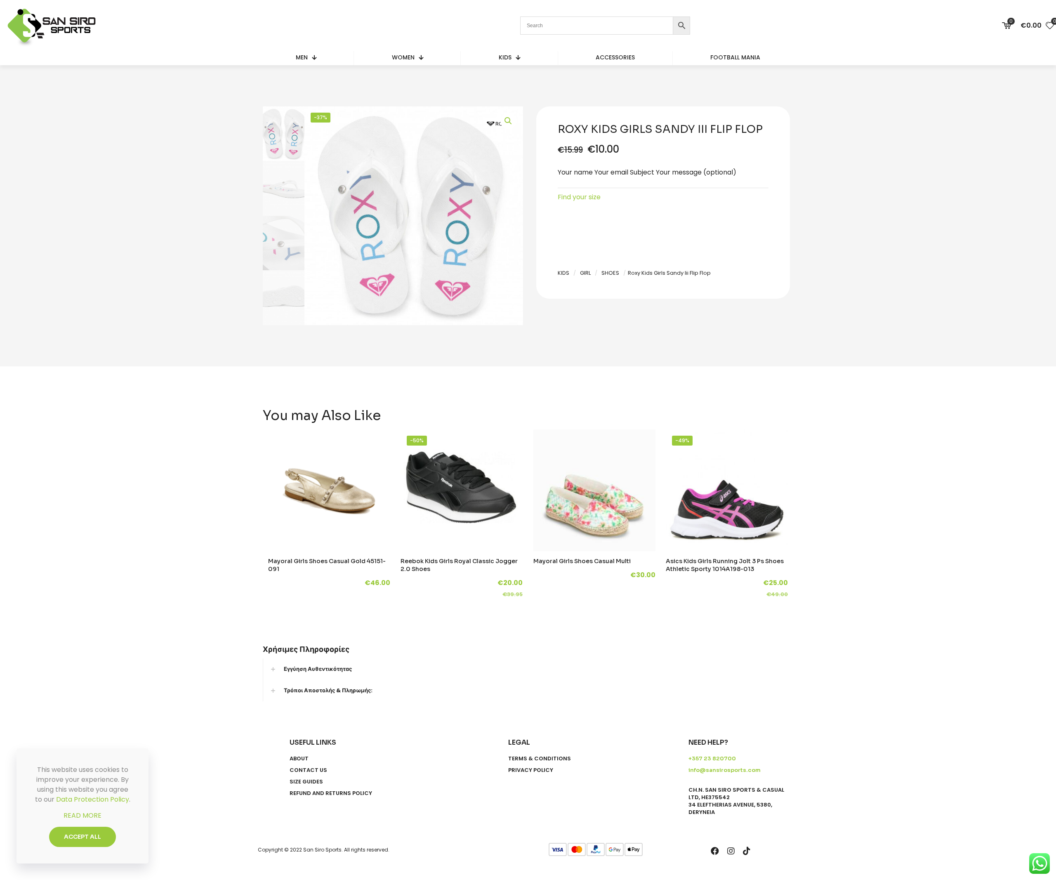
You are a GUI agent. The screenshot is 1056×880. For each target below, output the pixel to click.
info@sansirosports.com (724, 770)
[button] (508, 121)
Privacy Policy (530, 770)
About (299, 758)
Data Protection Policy (92, 799)
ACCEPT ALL (82, 836)
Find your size (579, 197)
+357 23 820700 (712, 758)
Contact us (308, 770)
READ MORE (82, 815)
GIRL (585, 273)
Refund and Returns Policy (331, 793)
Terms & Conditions (539, 758)
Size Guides (306, 782)
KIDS (563, 273)
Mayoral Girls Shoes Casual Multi (582, 561)
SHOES (610, 273)
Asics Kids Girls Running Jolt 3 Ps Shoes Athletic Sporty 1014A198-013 (725, 565)
